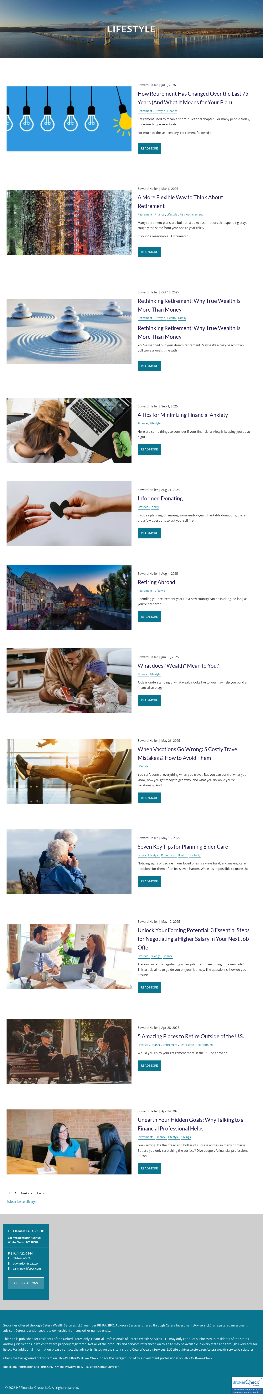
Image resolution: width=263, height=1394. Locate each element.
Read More (149, 148)
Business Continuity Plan (102, 1366)
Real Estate (187, 1045)
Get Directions (26, 1283)
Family (182, 318)
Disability (195, 855)
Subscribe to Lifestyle (22, 1202)
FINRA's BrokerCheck (83, 1358)
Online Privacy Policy (69, 1366)
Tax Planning (204, 1045)
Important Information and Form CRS (28, 1366)
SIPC (110, 1325)
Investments (145, 1137)
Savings (155, 956)
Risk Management (191, 214)
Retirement (145, 111)
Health (171, 318)
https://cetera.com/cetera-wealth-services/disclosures (218, 1349)
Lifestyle (159, 111)
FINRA (101, 1325)
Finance (172, 111)
